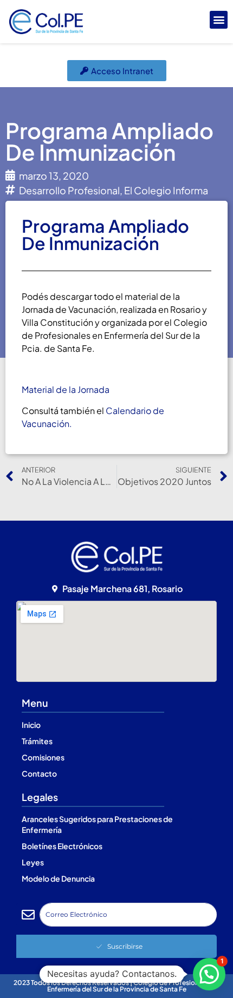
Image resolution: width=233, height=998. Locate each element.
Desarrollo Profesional (69, 190)
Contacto (39, 773)
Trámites (37, 741)
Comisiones (43, 757)
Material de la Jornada (65, 389)
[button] (219, 20)
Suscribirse (125, 946)
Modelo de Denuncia (58, 878)
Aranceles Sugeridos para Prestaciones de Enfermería (97, 824)
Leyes (33, 862)
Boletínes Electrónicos (62, 846)
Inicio (31, 725)
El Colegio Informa (166, 190)
